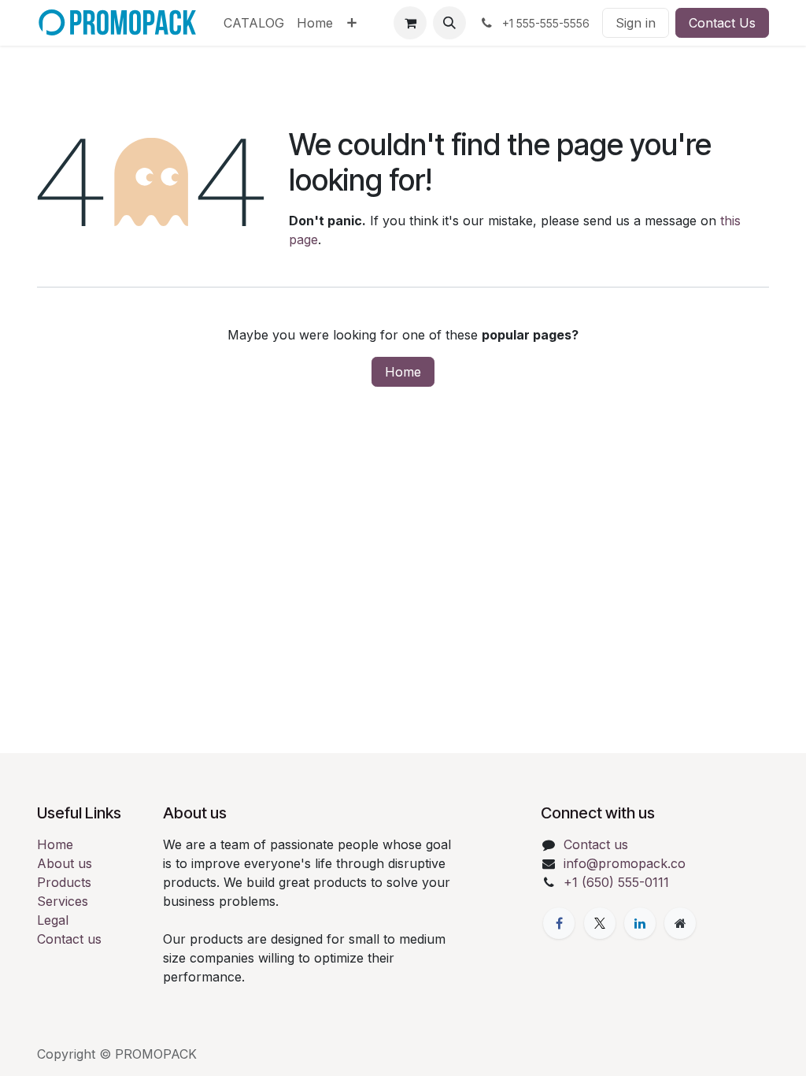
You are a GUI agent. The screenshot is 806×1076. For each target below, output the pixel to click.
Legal (52, 920)
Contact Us (722, 23)
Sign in (636, 23)
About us (64, 863)
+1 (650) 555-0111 (616, 882)
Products (64, 882)
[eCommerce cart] (410, 22)
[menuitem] (253, 23)
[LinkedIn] (640, 923)
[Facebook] (559, 923)
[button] (449, 22)
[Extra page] (680, 923)
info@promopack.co (625, 863)
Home (403, 372)
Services (62, 901)
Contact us (69, 939)
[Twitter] (600, 923)
